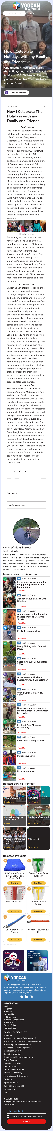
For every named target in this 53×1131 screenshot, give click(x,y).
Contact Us (9, 1016)
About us (8, 1013)
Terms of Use (10, 1030)
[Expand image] (13, 226)
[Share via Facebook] (8, 471)
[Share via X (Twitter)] (14, 471)
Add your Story (11, 1019)
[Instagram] (31, 999)
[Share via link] (26, 471)
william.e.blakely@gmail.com (24, 553)
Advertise (8, 1024)
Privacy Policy (10, 1027)
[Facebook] (22, 999)
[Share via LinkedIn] (20, 471)
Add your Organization (14, 1021)
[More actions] (44, 106)
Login (6, 1008)
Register (8, 1010)
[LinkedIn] (26, 999)
